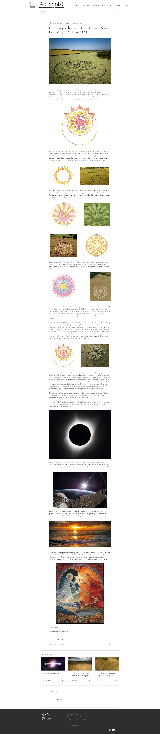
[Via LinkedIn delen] (58, 639)
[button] (117, 11)
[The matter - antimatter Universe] (53, 664)
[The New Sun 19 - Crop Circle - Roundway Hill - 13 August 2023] (80, 664)
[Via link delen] (62, 639)
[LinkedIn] (113, 730)
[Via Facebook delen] (50, 639)
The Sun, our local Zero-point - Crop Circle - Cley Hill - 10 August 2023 (106, 675)
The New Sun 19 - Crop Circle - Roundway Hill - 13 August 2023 (80, 675)
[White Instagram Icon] (110, 730)
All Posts (43, 12)
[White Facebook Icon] (107, 730)
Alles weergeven (115, 654)
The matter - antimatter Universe (52, 674)
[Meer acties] (110, 23)
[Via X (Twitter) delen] (54, 639)
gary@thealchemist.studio (74, 720)
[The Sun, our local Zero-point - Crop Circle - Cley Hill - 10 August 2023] (107, 664)
